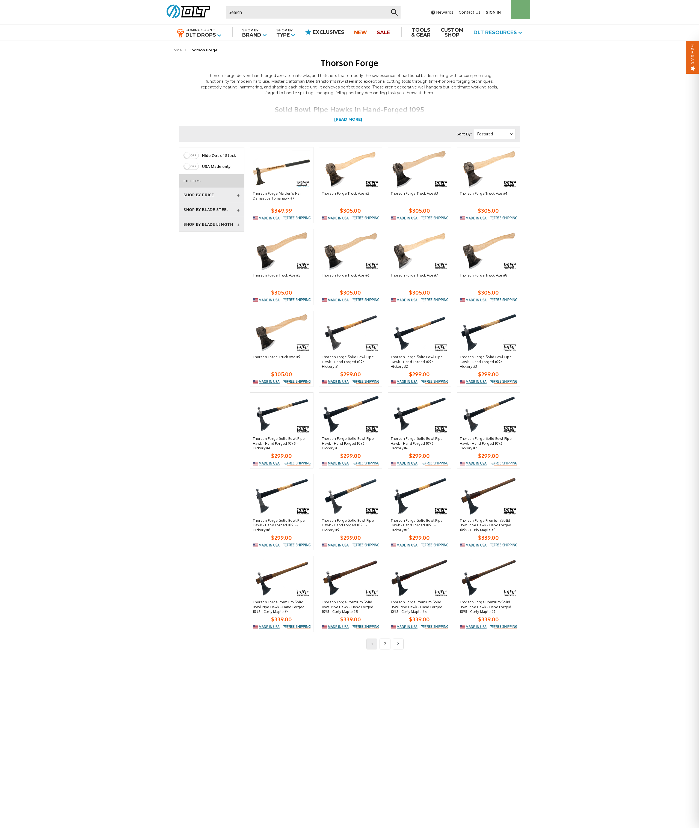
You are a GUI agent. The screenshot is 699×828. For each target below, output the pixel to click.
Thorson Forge (203, 50)
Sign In (493, 12)
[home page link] (186, 12)
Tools (421, 32)
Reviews (692, 54)
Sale (383, 32)
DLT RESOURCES (495, 32)
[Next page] (398, 644)
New (360, 32)
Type (284, 33)
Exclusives (327, 32)
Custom (452, 32)
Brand (252, 33)
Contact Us (470, 12)
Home (176, 50)
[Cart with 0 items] (520, 9)
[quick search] (394, 12)
